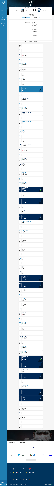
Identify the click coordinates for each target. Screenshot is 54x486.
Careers (17, 484)
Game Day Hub (3, 19)
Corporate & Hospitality (2, 25)
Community (3, 13)
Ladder (2, 10)
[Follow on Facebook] (16, 464)
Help (18, 484)
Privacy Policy (13, 484)
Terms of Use (10, 484)
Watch (2, 7)
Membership (2, 20)
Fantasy (2, 14)
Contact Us (21, 484)
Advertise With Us (25, 484)
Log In (3, 482)
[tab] (26, 41)
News (2, 6)
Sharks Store (3, 23)
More (2, 17)
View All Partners (31, 460)
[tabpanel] (30, 236)
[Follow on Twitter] (18, 464)
